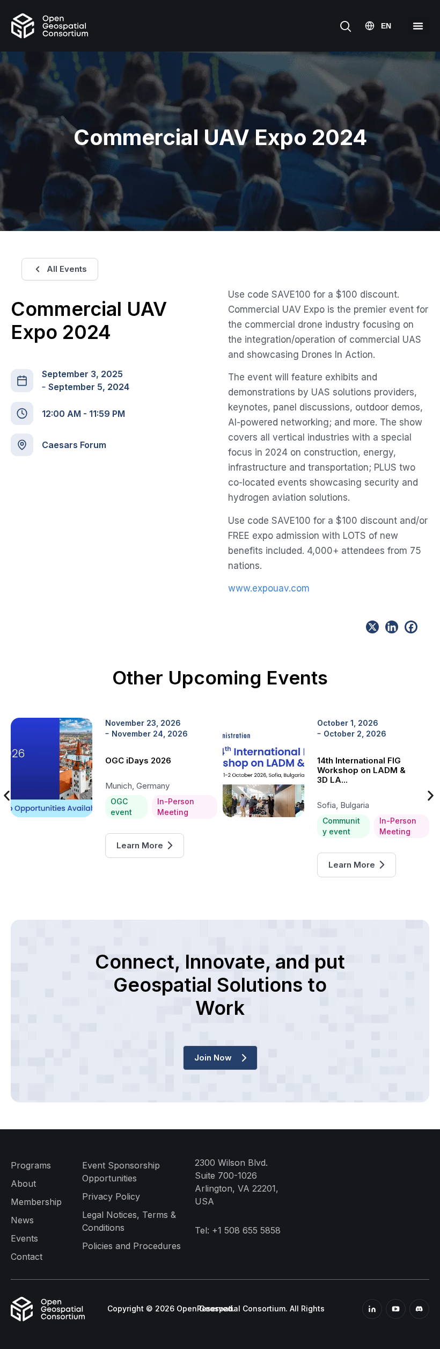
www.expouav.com (269, 588)
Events (24, 1238)
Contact (26, 1256)
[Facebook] (411, 627)
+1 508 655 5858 (246, 1230)
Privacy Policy (111, 1196)
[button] (418, 26)
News (22, 1220)
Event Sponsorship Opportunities (121, 1172)
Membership (36, 1201)
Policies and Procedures (131, 1245)
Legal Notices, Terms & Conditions (129, 1221)
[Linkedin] (391, 627)
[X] (372, 627)
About (23, 1183)
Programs (31, 1165)
